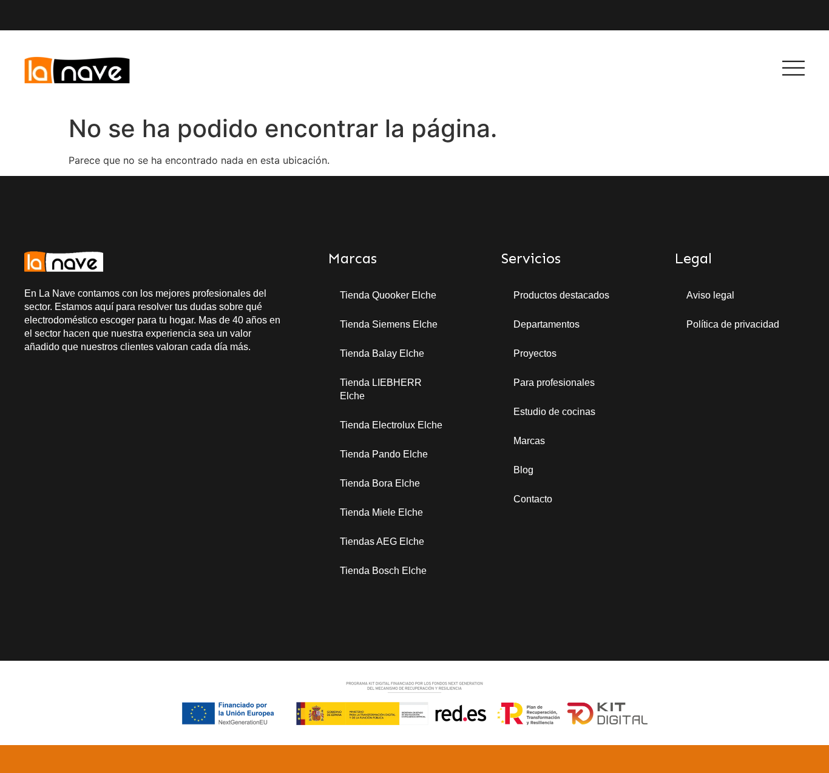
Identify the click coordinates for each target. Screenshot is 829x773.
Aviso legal (710, 295)
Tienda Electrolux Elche (391, 425)
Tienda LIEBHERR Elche (381, 389)
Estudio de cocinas (554, 412)
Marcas (529, 441)
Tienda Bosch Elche (383, 570)
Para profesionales (554, 382)
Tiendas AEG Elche (382, 541)
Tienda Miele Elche (381, 512)
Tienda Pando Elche (384, 454)
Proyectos (535, 353)
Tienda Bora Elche (380, 483)
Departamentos (546, 324)
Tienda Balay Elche (382, 353)
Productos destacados (561, 295)
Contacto (532, 499)
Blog (523, 470)
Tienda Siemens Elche (389, 324)
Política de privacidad (732, 324)
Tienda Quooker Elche (388, 295)
